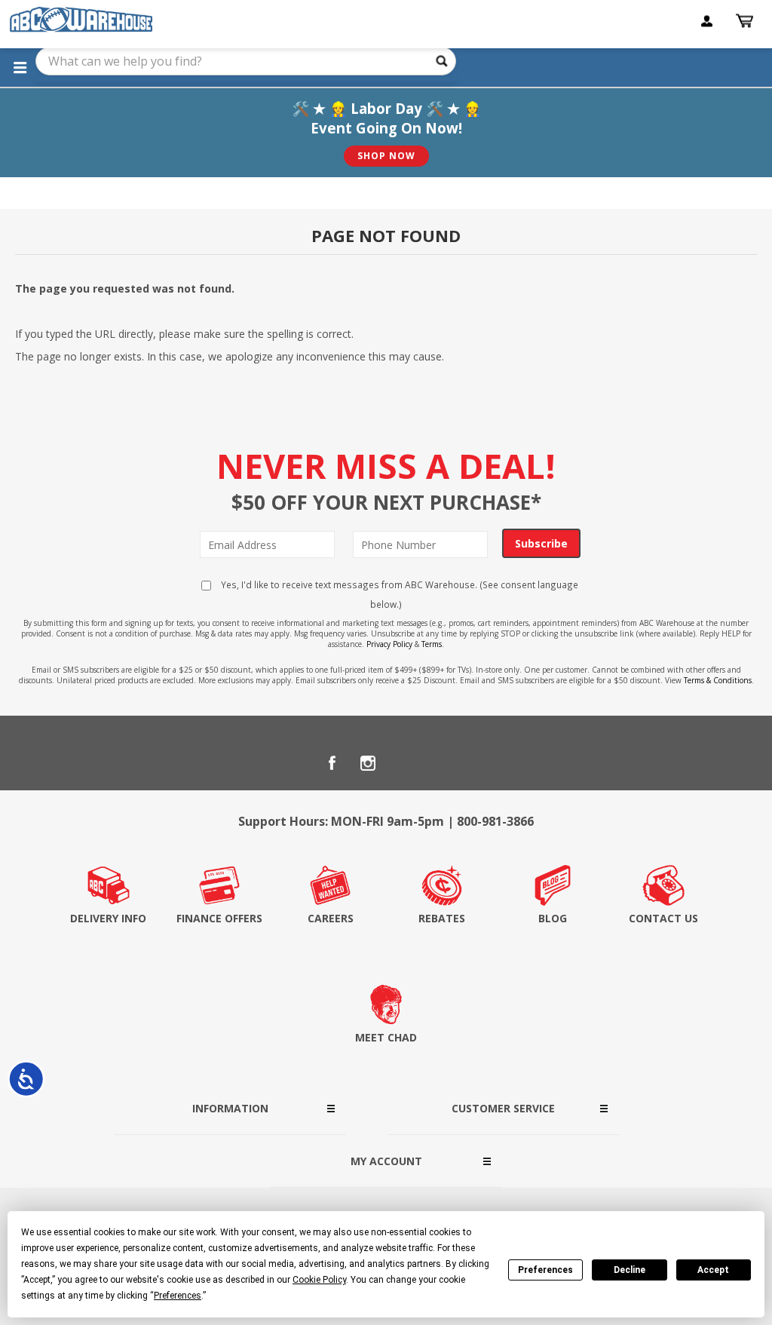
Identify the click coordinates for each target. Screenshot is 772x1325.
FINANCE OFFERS (219, 918)
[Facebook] (332, 763)
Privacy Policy (389, 644)
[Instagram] (368, 763)
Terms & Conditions (718, 680)
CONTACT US (663, 918)
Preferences (545, 1270)
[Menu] (19, 67)
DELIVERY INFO (108, 918)
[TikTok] (440, 763)
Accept (713, 1270)
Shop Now (386, 155)
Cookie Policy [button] (319, 1279)
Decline (629, 1270)
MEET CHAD (386, 1037)
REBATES (441, 918)
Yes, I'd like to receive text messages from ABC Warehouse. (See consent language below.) (398, 594)
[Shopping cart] (746, 21)
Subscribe (541, 543)
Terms (431, 644)
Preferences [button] (177, 1295)
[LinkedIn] (404, 763)
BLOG (552, 918)
